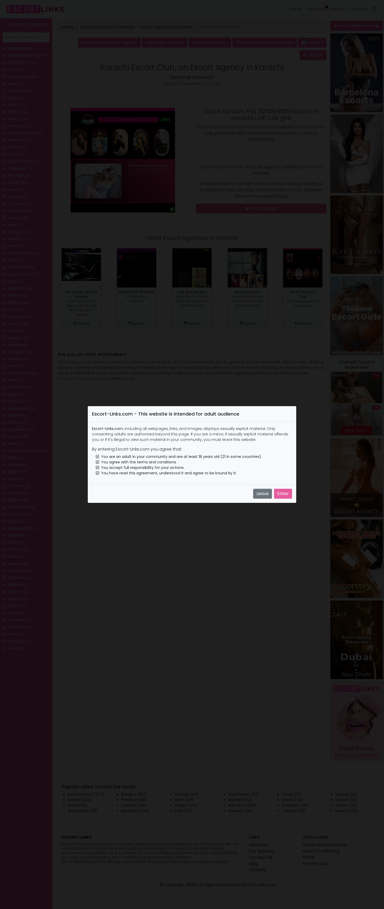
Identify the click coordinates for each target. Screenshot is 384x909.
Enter (283, 494)
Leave (263, 494)
